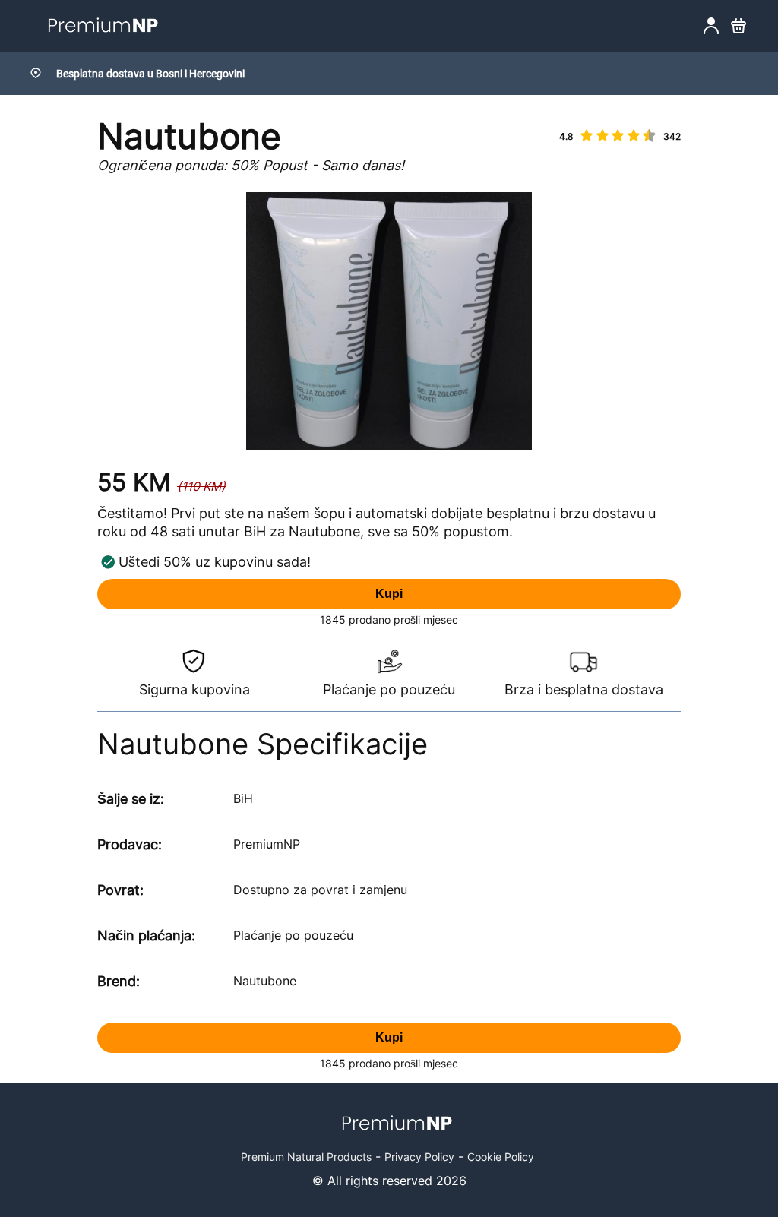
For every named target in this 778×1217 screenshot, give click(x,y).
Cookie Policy (500, 1156)
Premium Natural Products (306, 1156)
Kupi (389, 593)
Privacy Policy (419, 1156)
